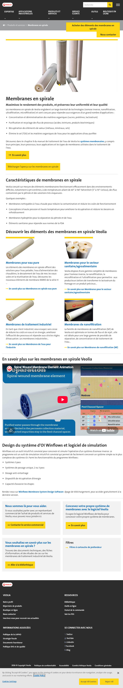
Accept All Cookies (88, 681)
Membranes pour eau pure (22, 263)
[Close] (118, 673)
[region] (61, 678)
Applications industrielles (26, 12)
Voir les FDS (69, 614)
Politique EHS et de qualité (14, 646)
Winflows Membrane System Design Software (41, 491)
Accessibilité (64, 665)
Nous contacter (9, 614)
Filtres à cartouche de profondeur (85, 547)
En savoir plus (19, 155)
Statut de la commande (74, 610)
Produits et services (54, 12)
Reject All (109, 681)
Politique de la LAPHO (12, 634)
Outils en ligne (70, 606)
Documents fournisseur (12, 642)
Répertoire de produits (12, 606)
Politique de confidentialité (45, 665)
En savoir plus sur (33, 288)
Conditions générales (103, 665)
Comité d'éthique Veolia (81, 665)
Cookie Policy (39, 675)
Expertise (9, 11)
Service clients (76, 12)
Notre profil (8, 602)
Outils (94, 11)
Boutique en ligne (109, 12)
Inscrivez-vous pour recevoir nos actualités (21, 618)
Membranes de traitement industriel (28, 324)
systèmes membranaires (92, 141)
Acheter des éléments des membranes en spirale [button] (93, 27)
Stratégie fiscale (10, 638)
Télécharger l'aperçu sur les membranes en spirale (33, 166)
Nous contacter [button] (108, 34)
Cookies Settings (9, 681)
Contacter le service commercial (27, 524)
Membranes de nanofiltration (82, 324)
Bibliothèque (69, 602)
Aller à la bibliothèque (22, 564)
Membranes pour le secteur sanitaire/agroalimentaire (81, 264)
